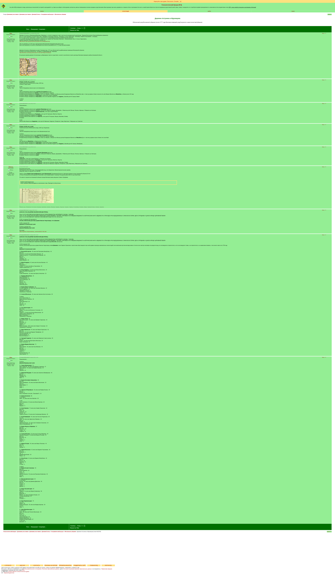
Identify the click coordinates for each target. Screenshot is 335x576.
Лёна (78, 30)
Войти (209, 11)
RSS (23, 570)
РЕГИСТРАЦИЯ (125, 11)
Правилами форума (107, 569)
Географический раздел (47, 14)
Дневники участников (12, 14)
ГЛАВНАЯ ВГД (94, 565)
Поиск (293, 11)
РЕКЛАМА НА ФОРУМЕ (51, 565)
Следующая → (42, 29)
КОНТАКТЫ (37, 565)
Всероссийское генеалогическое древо (18, 571)
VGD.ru (42, 11)
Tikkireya (10, 167)
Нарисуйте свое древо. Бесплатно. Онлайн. (166, 1)
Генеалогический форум (9, 531)
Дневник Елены (36, 14)
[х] (180, 1)
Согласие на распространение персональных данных (77, 569)
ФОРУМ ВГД (108, 565)
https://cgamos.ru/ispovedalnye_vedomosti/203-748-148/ (33, 231)
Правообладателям (9, 572)
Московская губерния (60, 14)
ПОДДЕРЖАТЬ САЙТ (79, 565)
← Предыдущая (34, 29)
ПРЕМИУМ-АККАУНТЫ (65, 565)
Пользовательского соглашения (32, 569)
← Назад (78, 28)
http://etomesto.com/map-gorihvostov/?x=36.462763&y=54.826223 (35, 52)
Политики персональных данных (50, 569)
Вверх (323, 33)
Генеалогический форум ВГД (172, 5)
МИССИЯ (22, 565)
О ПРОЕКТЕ (8, 565)
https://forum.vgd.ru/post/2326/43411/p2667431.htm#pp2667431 (35, 41)
